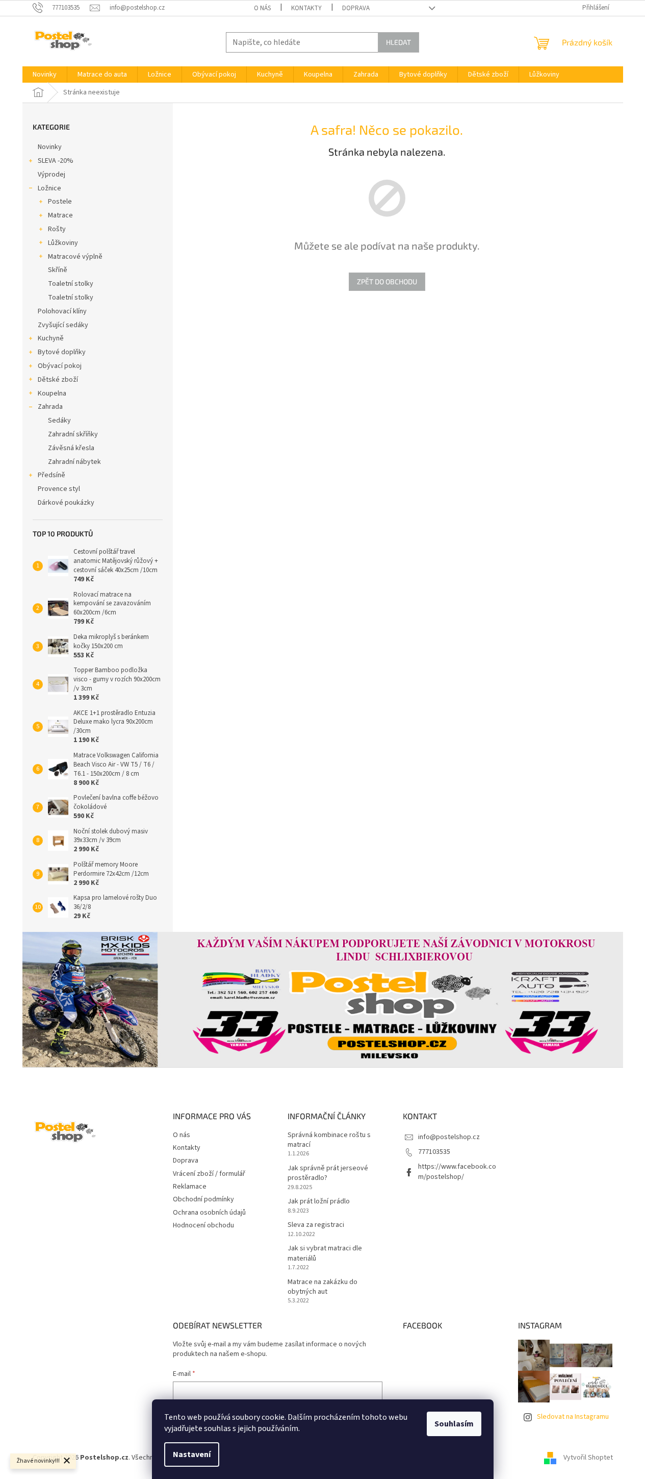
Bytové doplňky (62, 352)
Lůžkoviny (63, 243)
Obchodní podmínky (203, 1199)
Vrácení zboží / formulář (209, 1174)
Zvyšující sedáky (63, 325)
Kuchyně (51, 338)
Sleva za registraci (316, 1225)
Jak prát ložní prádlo (319, 1201)
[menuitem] (44, 74)
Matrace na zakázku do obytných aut (322, 1287)
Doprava (356, 8)
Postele (60, 201)
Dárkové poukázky (66, 503)
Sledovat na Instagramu (573, 1417)
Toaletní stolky (70, 284)
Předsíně (51, 475)
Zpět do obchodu (387, 281)
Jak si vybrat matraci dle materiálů (325, 1253)
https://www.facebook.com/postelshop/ (457, 1171)
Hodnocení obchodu (203, 1225)
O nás (262, 8)
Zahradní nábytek (74, 462)
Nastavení (192, 1454)
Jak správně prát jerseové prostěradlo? (328, 1173)
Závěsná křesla (71, 448)
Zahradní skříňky (73, 434)
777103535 (434, 1152)
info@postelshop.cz (449, 1137)
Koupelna (52, 393)
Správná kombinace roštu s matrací (329, 1140)
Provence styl (59, 489)
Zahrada (50, 407)
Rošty (57, 229)
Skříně (57, 270)
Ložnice (49, 188)
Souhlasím (454, 1423)
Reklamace (190, 1186)
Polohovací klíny (62, 311)
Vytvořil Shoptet (588, 1458)
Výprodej (51, 174)
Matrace (60, 215)
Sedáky (59, 420)
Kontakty (306, 8)
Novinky (50, 147)
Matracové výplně (75, 257)
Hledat (398, 42)
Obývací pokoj (60, 366)
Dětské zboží (58, 380)
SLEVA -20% (55, 161)
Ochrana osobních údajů (209, 1212)
